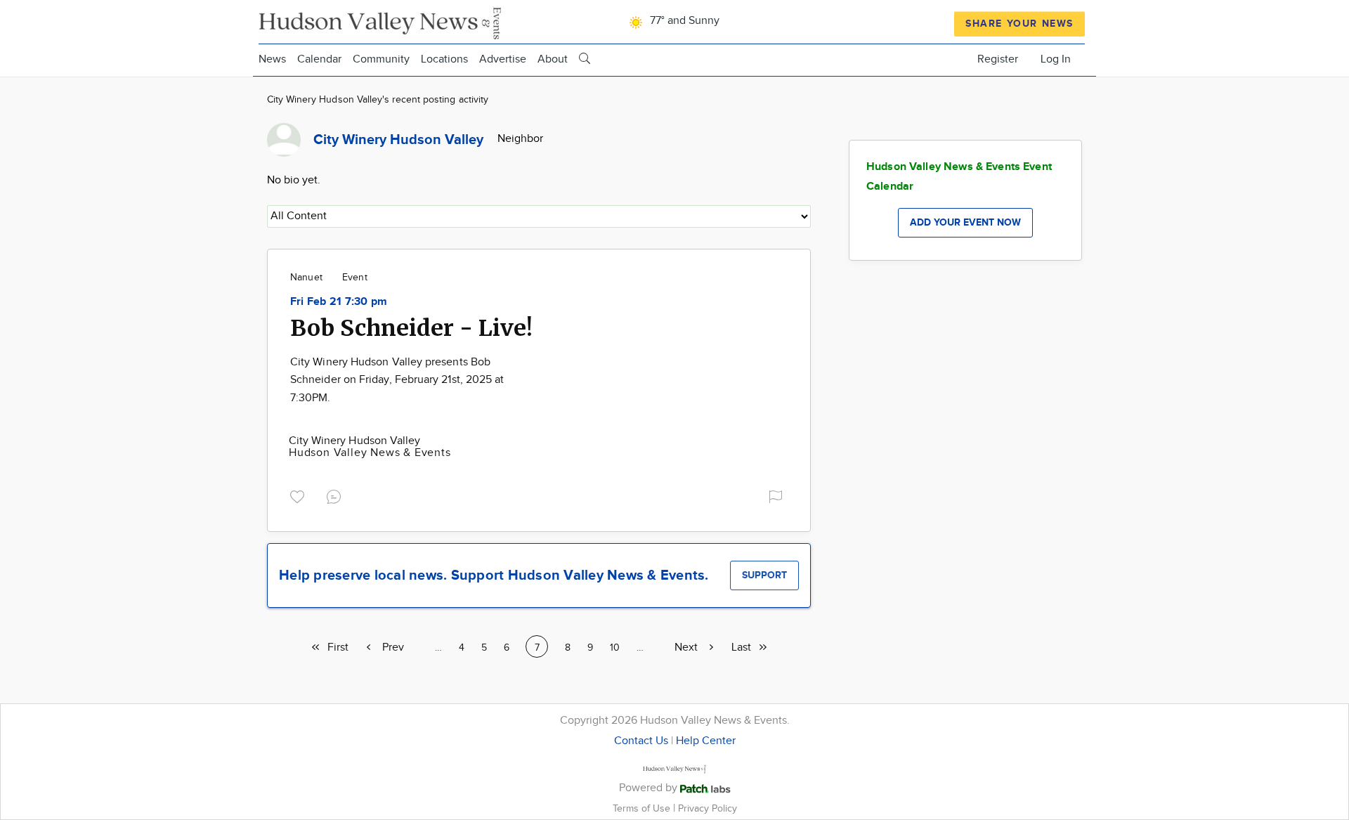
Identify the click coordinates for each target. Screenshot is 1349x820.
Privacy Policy (707, 808)
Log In (1056, 59)
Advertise (502, 59)
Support (764, 575)
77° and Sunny (683, 20)
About (552, 59)
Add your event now (965, 222)
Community (381, 59)
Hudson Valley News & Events (370, 453)
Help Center (706, 741)
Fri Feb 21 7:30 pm (338, 301)
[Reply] (336, 495)
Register (997, 59)
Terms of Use (643, 808)
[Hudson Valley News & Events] (381, 21)
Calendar (319, 59)
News (272, 59)
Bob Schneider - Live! (411, 328)
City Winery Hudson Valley (354, 441)
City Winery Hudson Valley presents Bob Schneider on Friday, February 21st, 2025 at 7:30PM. (397, 380)
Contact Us (641, 741)
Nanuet (306, 277)
